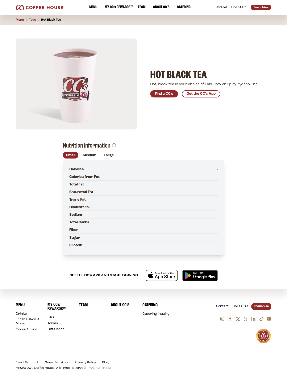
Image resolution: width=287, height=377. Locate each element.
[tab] (70, 155)
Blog (105, 362)
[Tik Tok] (261, 319)
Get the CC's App (201, 94)
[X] (238, 319)
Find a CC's (164, 94)
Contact (222, 306)
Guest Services (56, 362)
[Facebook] (230, 319)
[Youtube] (269, 319)
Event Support (27, 362)
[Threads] (245, 319)
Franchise (261, 306)
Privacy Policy (85, 362)
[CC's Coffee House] (40, 7)
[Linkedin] (253, 319)
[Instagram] (222, 319)
